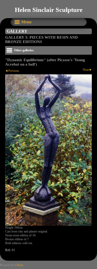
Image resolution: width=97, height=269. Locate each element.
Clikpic (19, 264)
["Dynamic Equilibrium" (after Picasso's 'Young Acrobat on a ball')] (48, 150)
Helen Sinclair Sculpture (49, 9)
